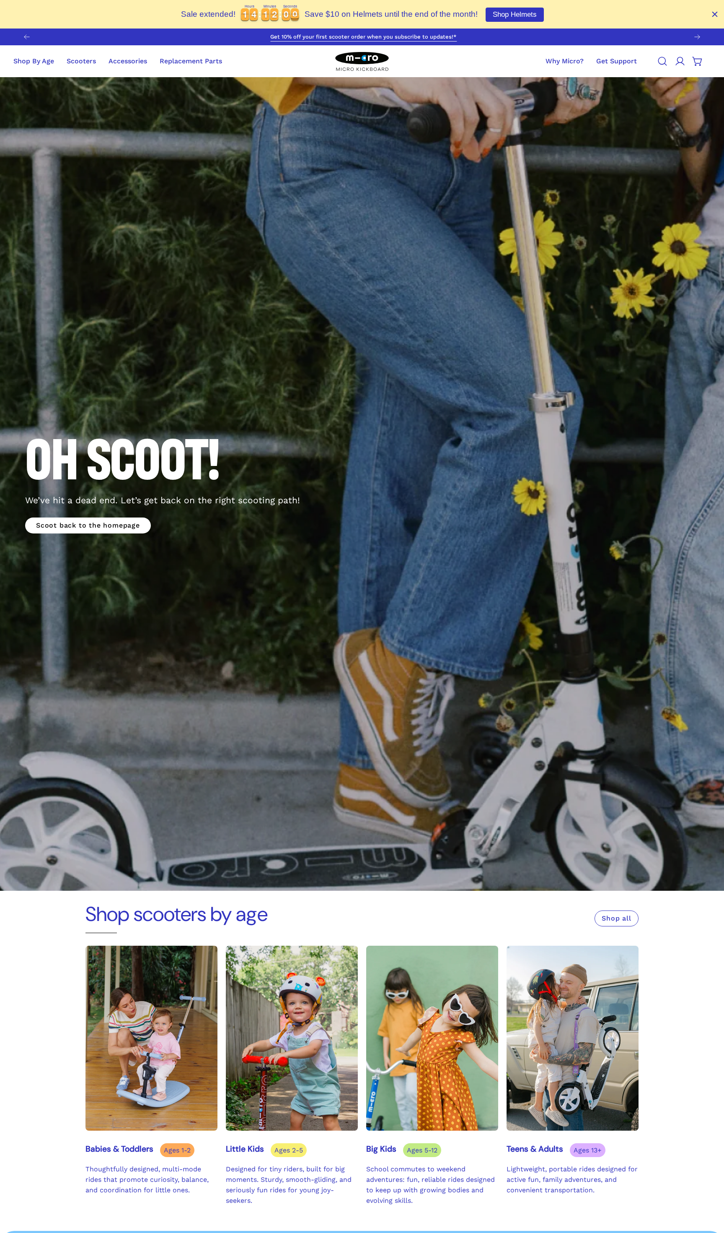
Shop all (616, 918)
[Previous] (27, 37)
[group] (362, 37)
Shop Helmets (515, 14)
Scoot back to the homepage (88, 525)
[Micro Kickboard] (362, 61)
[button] (616, 61)
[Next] (697, 37)
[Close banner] (715, 14)
